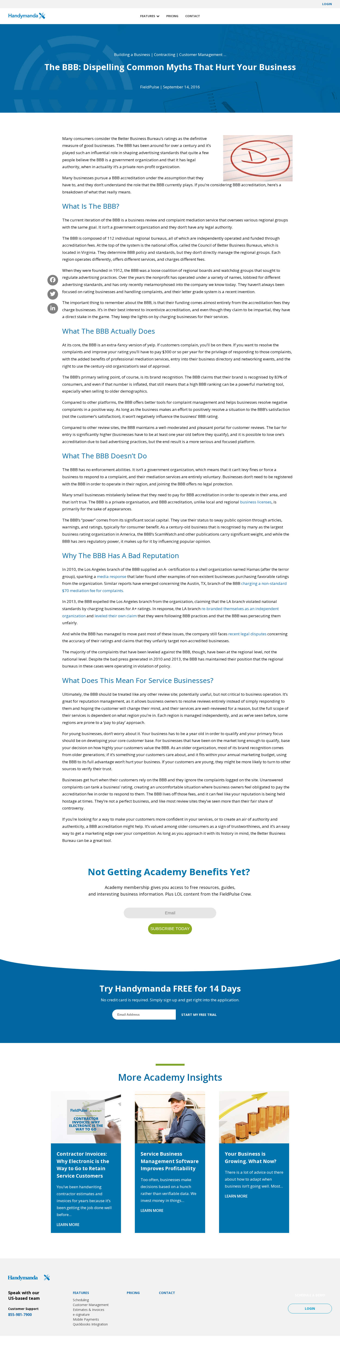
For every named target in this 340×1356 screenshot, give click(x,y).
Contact (192, 16)
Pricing (172, 16)
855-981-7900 (20, 1314)
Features (147, 16)
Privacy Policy (300, 1346)
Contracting (164, 54)
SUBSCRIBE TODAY (170, 928)
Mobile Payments (86, 1319)
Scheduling (81, 1300)
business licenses (256, 502)
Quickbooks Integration (90, 1324)
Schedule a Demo (311, 16)
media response (111, 576)
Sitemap (321, 1346)
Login (327, 4)
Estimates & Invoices (88, 1309)
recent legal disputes (247, 633)
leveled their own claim (116, 615)
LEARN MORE (68, 1224)
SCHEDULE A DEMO (310, 1295)
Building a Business (132, 54)
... (224, 54)
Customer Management (201, 54)
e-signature (81, 1314)
